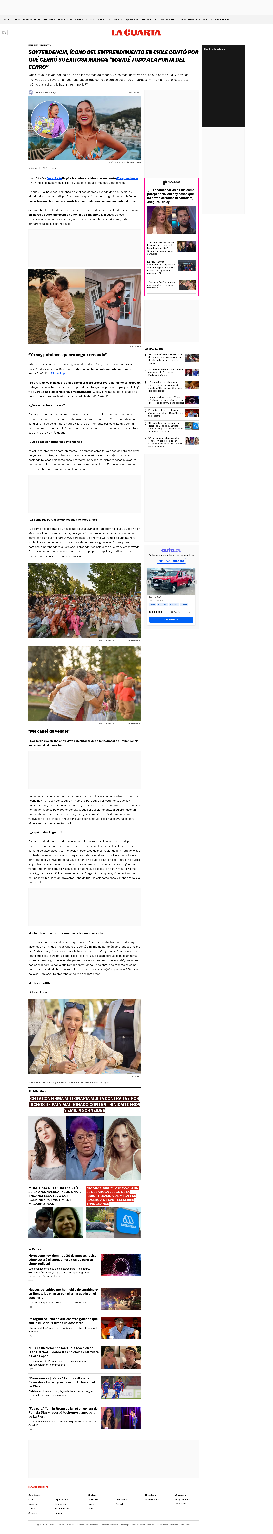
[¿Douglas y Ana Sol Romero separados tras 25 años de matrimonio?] (187, 285)
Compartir (36, 168)
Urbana (117, 19)
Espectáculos (31, 19)
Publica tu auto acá (171, 561)
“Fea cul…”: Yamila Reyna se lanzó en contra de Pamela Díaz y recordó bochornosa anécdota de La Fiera (63, 1413)
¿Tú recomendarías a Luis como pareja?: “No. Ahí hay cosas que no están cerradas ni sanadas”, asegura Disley (171, 196)
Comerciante (167, 19)
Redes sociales (81, 1082)
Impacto (94, 1082)
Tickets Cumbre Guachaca (192, 19)
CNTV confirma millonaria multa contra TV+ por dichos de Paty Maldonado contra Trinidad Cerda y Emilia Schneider (165, 442)
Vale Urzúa (46, 1082)
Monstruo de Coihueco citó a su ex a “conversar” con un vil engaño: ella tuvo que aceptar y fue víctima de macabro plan (54, 1196)
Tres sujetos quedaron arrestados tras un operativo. (58, 1302)
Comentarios (52, 168)
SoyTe (70, 1082)
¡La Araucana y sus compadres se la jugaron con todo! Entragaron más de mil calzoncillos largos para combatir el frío (161, 267)
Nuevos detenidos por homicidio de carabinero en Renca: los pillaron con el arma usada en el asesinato (63, 1294)
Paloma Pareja (48, 92)
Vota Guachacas (219, 19)
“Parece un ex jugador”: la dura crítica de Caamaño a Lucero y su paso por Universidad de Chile (61, 1382)
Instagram (104, 1082)
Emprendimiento (39, 45)
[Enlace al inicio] (172, 183)
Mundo (90, 19)
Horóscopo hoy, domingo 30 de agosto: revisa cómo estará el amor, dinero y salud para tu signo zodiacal (62, 1260)
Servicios (104, 19)
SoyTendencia (59, 1082)
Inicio (6, 19)
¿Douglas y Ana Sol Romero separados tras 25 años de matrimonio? (161, 285)
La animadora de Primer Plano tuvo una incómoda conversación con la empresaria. (57, 1363)
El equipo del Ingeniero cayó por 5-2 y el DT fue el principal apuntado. (62, 1329)
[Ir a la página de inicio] (136, 32)
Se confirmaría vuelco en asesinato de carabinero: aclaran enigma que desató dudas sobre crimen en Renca (165, 358)
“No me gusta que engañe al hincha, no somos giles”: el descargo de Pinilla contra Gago (165, 372)
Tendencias (65, 19)
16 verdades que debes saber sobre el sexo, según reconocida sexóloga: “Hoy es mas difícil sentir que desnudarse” (165, 386)
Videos (79, 19)
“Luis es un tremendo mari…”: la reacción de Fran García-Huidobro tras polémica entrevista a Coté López (63, 1352)
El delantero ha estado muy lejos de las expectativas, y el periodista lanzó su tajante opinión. (60, 1393)
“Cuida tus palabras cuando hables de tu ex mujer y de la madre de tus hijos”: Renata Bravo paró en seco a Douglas (160, 248)
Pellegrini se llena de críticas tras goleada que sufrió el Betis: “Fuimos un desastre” (63, 1321)
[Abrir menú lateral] (5, 32)
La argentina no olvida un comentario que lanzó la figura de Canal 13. (62, 1423)
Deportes (49, 19)
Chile (16, 19)
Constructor (149, 19)
